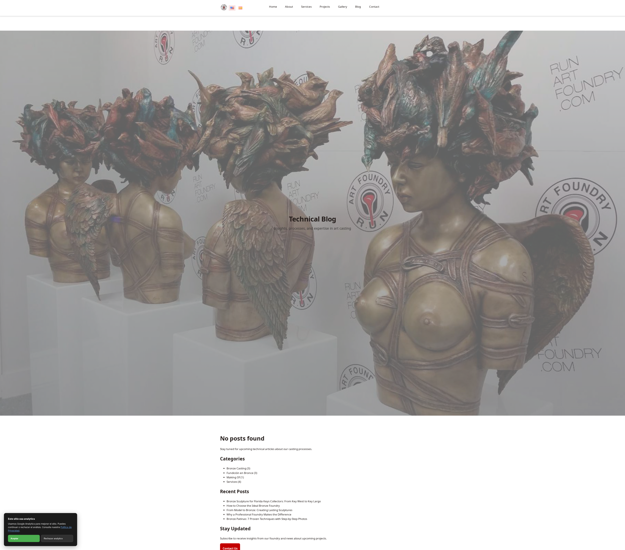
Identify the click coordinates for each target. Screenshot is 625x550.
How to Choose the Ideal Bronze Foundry (253, 505)
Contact (374, 6)
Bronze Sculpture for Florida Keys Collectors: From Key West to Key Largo (274, 501)
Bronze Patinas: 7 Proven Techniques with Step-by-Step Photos (267, 519)
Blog (358, 6)
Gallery (342, 6)
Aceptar (14, 538)
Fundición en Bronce (240, 473)
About (289, 6)
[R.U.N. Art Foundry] (224, 7)
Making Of (233, 477)
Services (306, 6)
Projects (325, 6)
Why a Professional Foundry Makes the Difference (259, 514)
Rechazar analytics (53, 538)
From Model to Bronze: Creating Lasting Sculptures (259, 510)
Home (273, 6)
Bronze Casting (236, 468)
